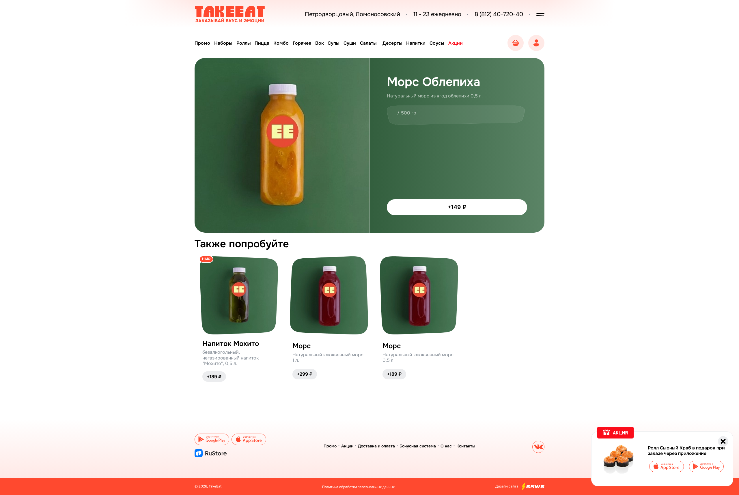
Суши (350, 43)
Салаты (368, 43)
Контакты (465, 446)
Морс (301, 346)
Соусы (437, 43)
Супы (333, 43)
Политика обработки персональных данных (358, 487)
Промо (202, 43)
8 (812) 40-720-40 (499, 14)
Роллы (243, 43)
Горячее (302, 43)
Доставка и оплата (376, 446)
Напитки (416, 43)
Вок (319, 43)
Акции (455, 43)
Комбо (281, 43)
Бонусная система (418, 446)
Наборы (223, 43)
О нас (446, 446)
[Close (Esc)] (723, 441)
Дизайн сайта (506, 486)
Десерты (392, 43)
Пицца (262, 43)
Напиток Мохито (230, 344)
